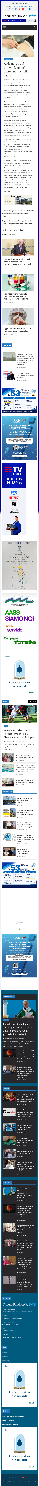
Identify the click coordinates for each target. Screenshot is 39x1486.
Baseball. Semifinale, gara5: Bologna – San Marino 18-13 (25, 781)
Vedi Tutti (32, 701)
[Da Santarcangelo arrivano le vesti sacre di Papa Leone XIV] (9, 1142)
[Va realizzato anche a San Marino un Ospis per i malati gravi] (9, 801)
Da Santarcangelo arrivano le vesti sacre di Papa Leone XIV (25, 1140)
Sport (6, 726)
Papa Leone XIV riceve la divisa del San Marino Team (25, 756)
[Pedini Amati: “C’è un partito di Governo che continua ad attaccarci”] (9, 852)
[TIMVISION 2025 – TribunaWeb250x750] (14, 464)
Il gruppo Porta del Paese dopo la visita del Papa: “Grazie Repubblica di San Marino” (25, 1229)
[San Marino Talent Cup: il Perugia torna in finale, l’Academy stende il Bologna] (19, 714)
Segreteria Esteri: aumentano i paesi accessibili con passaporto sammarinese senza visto (17, 222)
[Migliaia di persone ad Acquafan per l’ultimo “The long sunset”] (9, 1129)
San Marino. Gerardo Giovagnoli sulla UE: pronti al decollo (25, 376)
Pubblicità (5, 1357)
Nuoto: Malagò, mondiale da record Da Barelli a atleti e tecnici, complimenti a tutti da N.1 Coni (19, 213)
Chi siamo (4, 1353)
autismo (26, 79)
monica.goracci (18, 79)
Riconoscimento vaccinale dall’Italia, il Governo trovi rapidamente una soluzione (16, 296)
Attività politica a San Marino (10, 1424)
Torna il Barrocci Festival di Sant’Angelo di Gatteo (25, 1152)
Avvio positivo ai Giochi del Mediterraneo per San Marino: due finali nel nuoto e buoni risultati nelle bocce (25, 769)
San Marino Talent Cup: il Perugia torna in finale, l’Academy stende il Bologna (19, 734)
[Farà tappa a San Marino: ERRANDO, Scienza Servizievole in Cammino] (9, 814)
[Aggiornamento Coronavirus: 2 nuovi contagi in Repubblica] (18, 310)
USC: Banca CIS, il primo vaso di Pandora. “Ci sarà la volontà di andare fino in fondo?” (25, 838)
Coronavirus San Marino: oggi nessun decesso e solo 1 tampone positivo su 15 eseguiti (18, 261)
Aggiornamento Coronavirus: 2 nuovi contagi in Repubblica (17, 329)
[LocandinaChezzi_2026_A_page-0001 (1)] (19, 542)
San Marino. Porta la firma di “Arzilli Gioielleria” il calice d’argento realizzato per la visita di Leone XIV (25, 1282)
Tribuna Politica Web (19, 741)
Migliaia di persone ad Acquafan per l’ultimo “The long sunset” (24, 1127)
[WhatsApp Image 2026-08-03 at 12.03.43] (19, 417)
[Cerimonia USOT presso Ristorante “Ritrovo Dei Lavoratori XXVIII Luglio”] (9, 826)
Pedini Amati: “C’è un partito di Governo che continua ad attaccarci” (24, 851)
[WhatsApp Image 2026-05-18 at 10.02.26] (19, 594)
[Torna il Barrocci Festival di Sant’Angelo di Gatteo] (9, 1154)
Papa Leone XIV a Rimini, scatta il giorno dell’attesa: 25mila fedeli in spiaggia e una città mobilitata (25, 1166)
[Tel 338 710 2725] (18, 196)
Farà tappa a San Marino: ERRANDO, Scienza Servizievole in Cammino (25, 812)
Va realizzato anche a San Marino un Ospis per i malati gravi (25, 800)
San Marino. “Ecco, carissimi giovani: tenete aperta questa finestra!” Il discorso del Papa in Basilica (25, 1245)
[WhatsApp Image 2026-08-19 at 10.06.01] (19, 389)
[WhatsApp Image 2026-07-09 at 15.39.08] (19, 654)
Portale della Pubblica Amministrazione (13, 1416)
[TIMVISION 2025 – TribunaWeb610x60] (19, 20)
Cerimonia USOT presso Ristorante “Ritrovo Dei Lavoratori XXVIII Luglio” (24, 825)
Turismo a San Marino (8, 1420)
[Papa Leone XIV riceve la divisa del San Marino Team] (8, 758)
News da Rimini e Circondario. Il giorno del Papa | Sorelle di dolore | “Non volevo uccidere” (25, 1113)
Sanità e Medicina (8, 59)
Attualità (6, 1019)
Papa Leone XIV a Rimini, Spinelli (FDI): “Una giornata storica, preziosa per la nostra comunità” (25, 1098)
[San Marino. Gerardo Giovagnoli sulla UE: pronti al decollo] (9, 376)
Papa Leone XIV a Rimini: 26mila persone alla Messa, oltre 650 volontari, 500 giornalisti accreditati (18, 1029)
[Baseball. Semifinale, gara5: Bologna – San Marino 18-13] (8, 782)
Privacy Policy (6, 1361)
